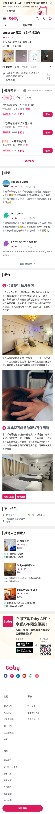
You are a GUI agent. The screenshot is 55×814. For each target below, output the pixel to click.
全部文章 (8, 773)
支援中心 (8, 712)
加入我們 (8, 726)
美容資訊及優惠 (11, 767)
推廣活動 (8, 793)
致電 (48, 78)
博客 (6, 739)
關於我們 (8, 706)
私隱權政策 (9, 732)
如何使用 (31, 706)
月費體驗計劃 (33, 719)
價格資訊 (8, 760)
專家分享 (8, 780)
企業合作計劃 (33, 712)
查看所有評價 (26, 263)
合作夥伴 (8, 787)
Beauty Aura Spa (27, 589)
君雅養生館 (23, 540)
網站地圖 (8, 800)
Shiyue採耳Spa (26, 565)
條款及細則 (9, 719)
